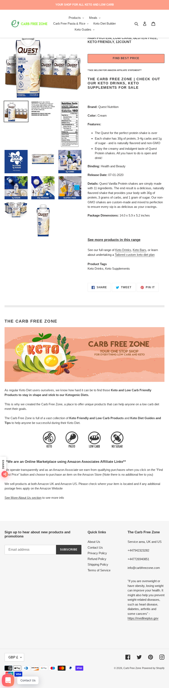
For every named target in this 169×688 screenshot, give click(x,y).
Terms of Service (99, 570)
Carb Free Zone (132, 668)
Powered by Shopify (153, 668)
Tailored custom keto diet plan (135, 254)
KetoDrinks (123, 250)
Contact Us (95, 547)
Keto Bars (139, 250)
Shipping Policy (98, 564)
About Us (94, 541)
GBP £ (13, 657)
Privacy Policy (97, 553)
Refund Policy (97, 559)
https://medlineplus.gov (143, 618)
